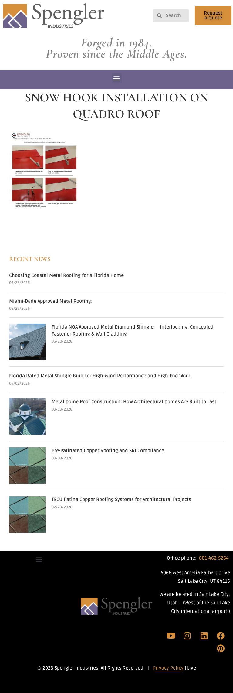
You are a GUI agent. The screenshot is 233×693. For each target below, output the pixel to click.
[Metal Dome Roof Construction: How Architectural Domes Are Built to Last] (27, 416)
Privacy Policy (168, 668)
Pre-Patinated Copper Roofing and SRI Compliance (108, 451)
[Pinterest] (220, 648)
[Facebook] (220, 635)
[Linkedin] (204, 635)
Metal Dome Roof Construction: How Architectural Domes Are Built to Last (134, 402)
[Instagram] (187, 635)
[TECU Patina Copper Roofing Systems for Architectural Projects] (27, 514)
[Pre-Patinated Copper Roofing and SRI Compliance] (27, 465)
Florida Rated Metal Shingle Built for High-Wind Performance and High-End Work (99, 376)
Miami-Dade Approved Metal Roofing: (51, 301)
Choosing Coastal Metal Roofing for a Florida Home (66, 275)
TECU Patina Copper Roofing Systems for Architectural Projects (121, 500)
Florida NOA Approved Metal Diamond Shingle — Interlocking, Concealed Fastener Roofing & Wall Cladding (133, 330)
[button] (117, 78)
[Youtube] (171, 635)
